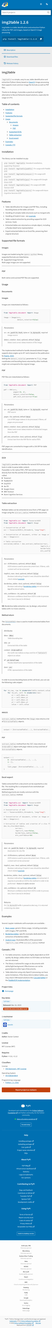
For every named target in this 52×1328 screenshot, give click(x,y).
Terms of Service (25, 1214)
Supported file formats (13, 116)
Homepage (9, 991)
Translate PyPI (25, 1196)
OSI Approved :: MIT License (15, 1068)
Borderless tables (12, 934)
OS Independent (11, 1075)
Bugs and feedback (26, 1190)
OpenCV (32, 82)
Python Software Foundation (30, 1321)
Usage (7, 119)
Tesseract (7, 478)
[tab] (26, 50)
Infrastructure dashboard (25, 1169)
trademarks (13, 1321)
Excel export (14, 138)
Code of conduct (25, 1220)
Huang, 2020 (9, 356)
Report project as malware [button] (26, 1090)
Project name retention (25, 1150)
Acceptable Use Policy (25, 1227)
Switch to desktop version (26, 1234)
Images (15, 125)
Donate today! (26, 1125)
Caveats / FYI (10, 145)
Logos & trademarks (26, 1175)
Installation (9, 109)
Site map (38, 1323)
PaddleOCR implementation (19, 980)
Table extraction (15, 135)
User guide (25, 1147)
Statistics (26, 1172)
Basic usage (10, 928)
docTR (6, 486)
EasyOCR (7, 483)
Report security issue (26, 1217)
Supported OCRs (15, 132)
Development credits (25, 1202)
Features (8, 112)
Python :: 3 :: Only (12, 1082)
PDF (14, 128)
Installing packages (25, 1141)
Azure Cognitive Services (13, 494)
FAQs (26, 1153)
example (32, 216)
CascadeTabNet (39, 977)
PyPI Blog (25, 1166)
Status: (26, 1119)
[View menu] (41, 4)
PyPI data (6, 1001)
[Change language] (47, 4)
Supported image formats (13, 260)
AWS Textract (9, 491)
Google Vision (9, 489)
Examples (9, 141)
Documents (13, 122)
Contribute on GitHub (25, 1193)
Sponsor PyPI (26, 1199)
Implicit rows (10, 940)
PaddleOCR (8, 480)
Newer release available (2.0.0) (15, 1009)
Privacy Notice (25, 1223)
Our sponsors (26, 1178)
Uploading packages (25, 1144)
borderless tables (30, 586)
